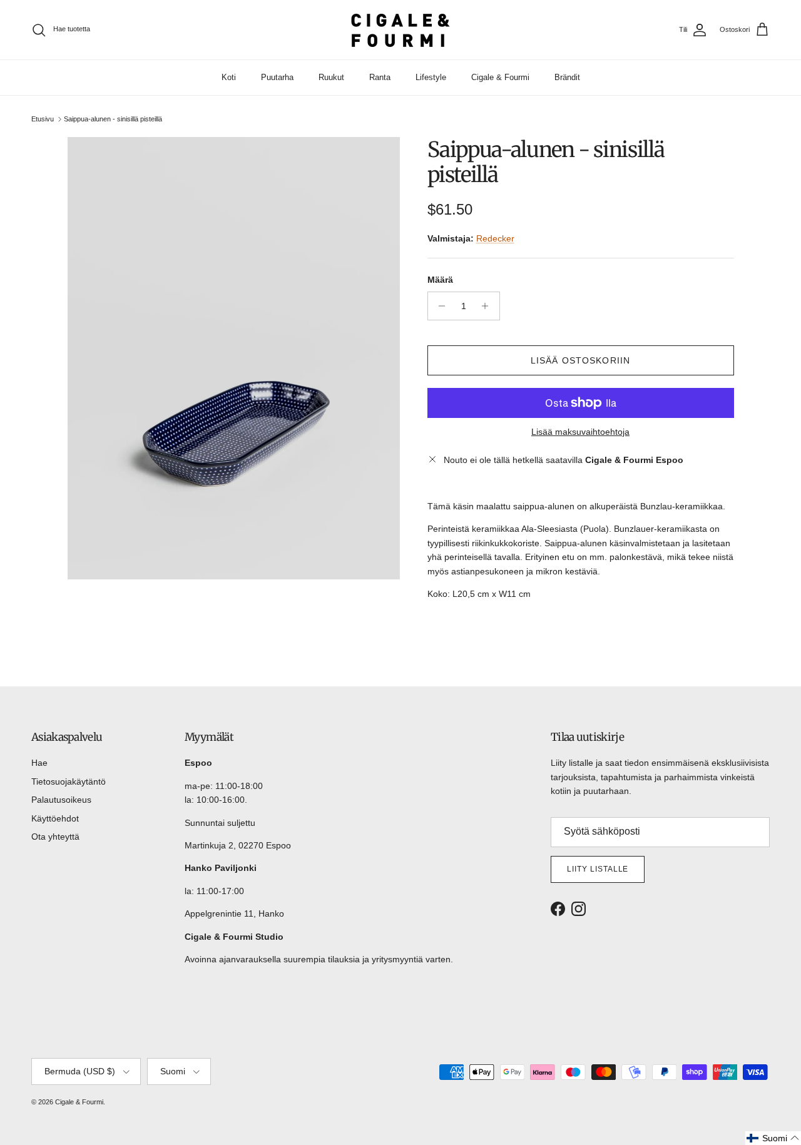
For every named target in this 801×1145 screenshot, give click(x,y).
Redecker (495, 238)
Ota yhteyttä (55, 837)
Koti (229, 77)
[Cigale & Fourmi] (400, 30)
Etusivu (42, 119)
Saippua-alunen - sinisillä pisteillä (113, 119)
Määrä (440, 280)
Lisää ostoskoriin (580, 360)
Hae (39, 763)
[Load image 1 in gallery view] (234, 358)
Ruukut (331, 77)
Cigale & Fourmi (500, 77)
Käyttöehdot (55, 818)
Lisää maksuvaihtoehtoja (580, 432)
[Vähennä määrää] (439, 306)
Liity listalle (597, 869)
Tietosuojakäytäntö (68, 781)
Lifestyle (431, 77)
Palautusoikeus (61, 800)
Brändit (567, 77)
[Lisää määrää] (488, 306)
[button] (773, 1138)
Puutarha (277, 77)
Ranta (379, 77)
